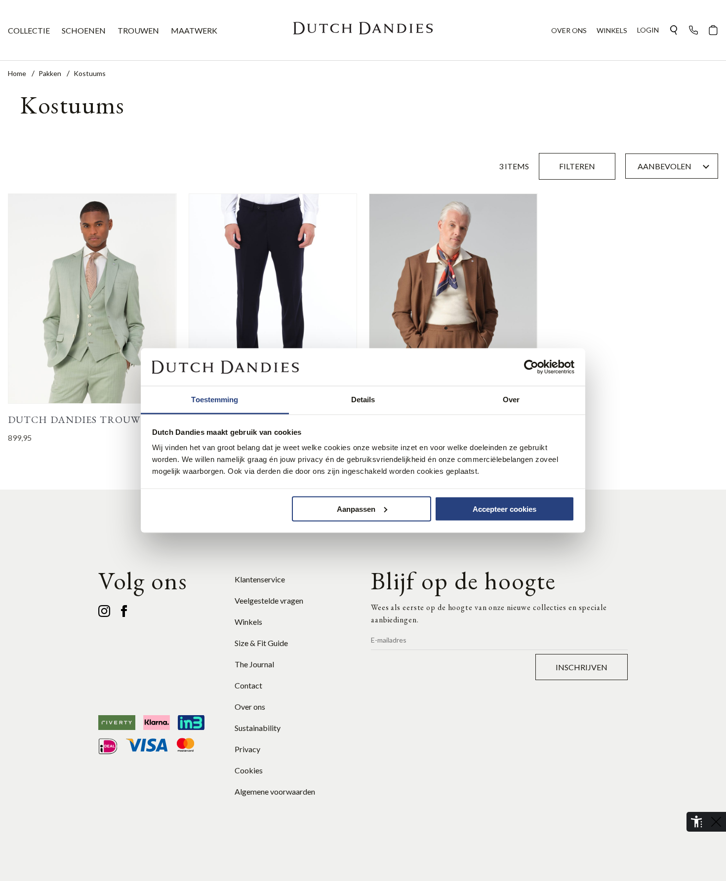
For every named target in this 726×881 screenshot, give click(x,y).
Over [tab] (511, 399)
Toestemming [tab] (214, 399)
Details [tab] (363, 399)
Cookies (249, 770)
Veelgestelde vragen (269, 600)
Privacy (247, 749)
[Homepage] (363, 30)
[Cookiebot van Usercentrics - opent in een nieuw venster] (531, 367)
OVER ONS (569, 30)
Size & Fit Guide (261, 643)
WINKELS (612, 30)
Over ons (250, 706)
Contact (248, 685)
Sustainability (258, 727)
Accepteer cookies (504, 508)
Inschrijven (581, 667)
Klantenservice (260, 579)
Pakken (51, 73)
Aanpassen (356, 508)
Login (648, 30)
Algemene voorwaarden (275, 791)
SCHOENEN (84, 30)
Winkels (248, 621)
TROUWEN (138, 30)
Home (18, 73)
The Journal (254, 664)
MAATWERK (194, 30)
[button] (674, 30)
